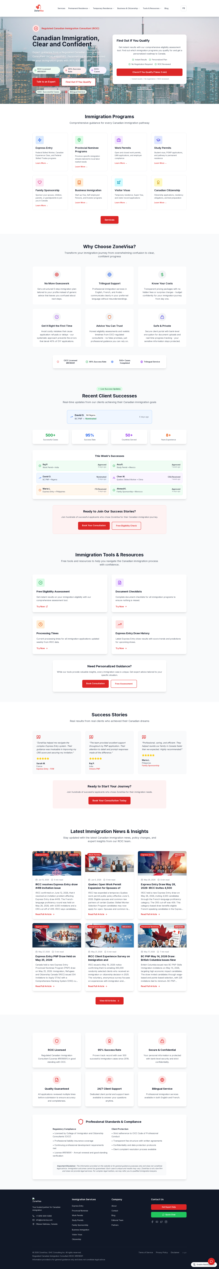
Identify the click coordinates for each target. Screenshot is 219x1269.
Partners (115, 1225)
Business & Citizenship (127, 8)
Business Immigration (80, 1230)
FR (183, 8)
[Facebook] (152, 1222)
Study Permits (77, 1220)
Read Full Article (43, 914)
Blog (166, 8)
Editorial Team (117, 1220)
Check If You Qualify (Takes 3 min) (149, 72)
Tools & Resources (151, 8)
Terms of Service (146, 1252)
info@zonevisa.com (44, 1220)
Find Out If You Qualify (78, 82)
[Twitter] (161, 1222)
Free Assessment (124, 683)
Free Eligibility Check (126, 525)
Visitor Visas (77, 1234)
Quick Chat (170, 1215)
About (114, 1206)
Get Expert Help (169, 1207)
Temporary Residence (102, 8)
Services (61, 8)
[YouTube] (157, 1222)
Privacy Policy (162, 1252)
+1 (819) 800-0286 (44, 1216)
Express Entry (77, 1206)
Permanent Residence (78, 8)
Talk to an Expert (45, 81)
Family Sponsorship (80, 1225)
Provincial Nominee (80, 1211)
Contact (115, 1211)
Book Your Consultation (94, 525)
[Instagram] (166, 1222)
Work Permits (77, 1215)
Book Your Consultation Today (109, 800)
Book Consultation (95, 683)
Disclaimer (175, 1252)
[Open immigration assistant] (211, 1261)
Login (184, 1253)
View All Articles (108, 1000)
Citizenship (76, 1239)
